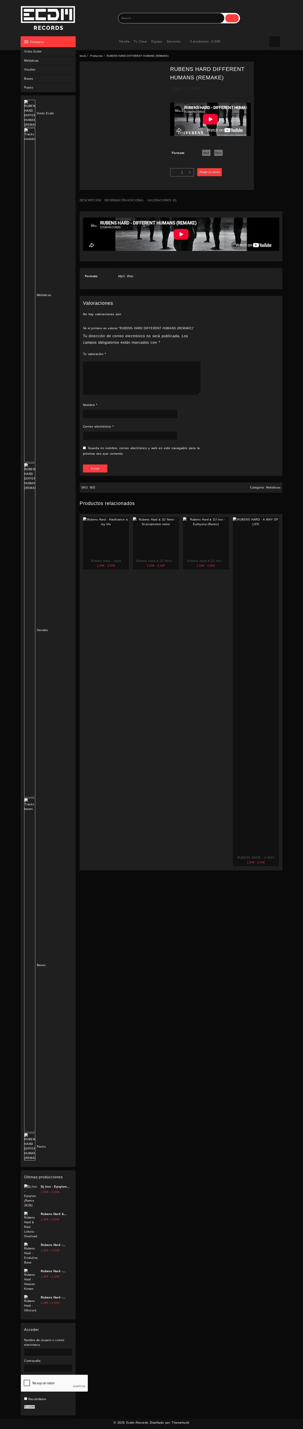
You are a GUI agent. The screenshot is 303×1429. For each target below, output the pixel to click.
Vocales (30, 69)
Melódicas (31, 60)
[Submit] (232, 18)
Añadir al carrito (209, 172)
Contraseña (32, 1360)
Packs (28, 87)
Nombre (90, 405)
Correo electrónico (98, 426)
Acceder (29, 1406)
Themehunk (180, 1422)
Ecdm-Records (137, 1422)
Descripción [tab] (90, 200)
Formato (178, 153)
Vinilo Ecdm (33, 51)
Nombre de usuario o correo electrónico (44, 1342)
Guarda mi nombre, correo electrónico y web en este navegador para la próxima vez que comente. (141, 450)
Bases (28, 78)
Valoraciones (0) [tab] (161, 200)
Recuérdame (37, 1399)
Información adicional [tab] (124, 200)
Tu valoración (94, 354)
